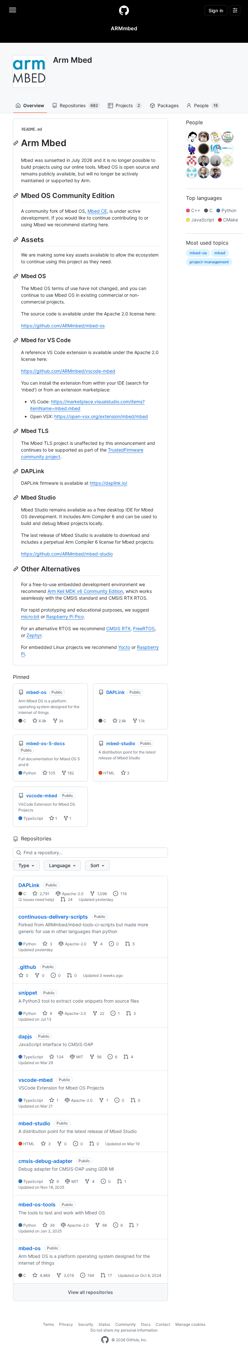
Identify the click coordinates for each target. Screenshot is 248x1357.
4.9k (41, 720)
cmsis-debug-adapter (45, 1161)
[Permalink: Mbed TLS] (16, 430)
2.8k (122, 720)
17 (109, 1275)
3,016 (68, 1275)
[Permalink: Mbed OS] (16, 276)
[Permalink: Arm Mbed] (16, 142)
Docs (145, 1324)
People (206, 105)
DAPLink (28, 885)
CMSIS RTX (118, 628)
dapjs (25, 1036)
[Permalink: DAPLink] (16, 471)
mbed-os (29, 1248)
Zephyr (33, 635)
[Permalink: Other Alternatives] (16, 568)
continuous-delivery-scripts (53, 916)
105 (51, 773)
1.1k (141, 720)
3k (61, 720)
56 (98, 1056)
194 (90, 1275)
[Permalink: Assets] (16, 239)
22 (101, 1013)
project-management (209, 261)
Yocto (124, 647)
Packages (168, 105)
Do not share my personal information (124, 1330)
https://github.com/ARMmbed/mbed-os (63, 325)
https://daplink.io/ (108, 483)
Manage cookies (190, 1324)
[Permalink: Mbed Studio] (16, 497)
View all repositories (90, 1292)
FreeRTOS (144, 628)
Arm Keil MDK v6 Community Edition (85, 591)
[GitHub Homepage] (105, 1340)
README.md (32, 129)
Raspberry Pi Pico (65, 616)
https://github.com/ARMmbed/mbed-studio (67, 554)
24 (70, 899)
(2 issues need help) (36, 899)
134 (60, 1056)
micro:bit (30, 616)
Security (85, 1324)
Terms (48, 1324)
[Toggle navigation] (12, 10)
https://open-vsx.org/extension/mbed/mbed (101, 416)
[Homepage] (124, 10)
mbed (219, 252)
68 (104, 1225)
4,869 (44, 1275)
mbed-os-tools (37, 1204)
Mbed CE (97, 211)
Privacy (66, 1324)
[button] (26, 865)
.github (27, 967)
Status (104, 1324)
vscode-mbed (35, 1080)
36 (52, 1225)
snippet (27, 992)
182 (70, 773)
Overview (33, 105)
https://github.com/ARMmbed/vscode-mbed (68, 371)
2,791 (44, 893)
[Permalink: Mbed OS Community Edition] (16, 195)
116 (123, 893)
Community (125, 1324)
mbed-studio (34, 1123)
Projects (128, 105)
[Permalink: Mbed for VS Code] (16, 340)
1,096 (101, 893)
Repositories (79, 105)
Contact (163, 1324)
